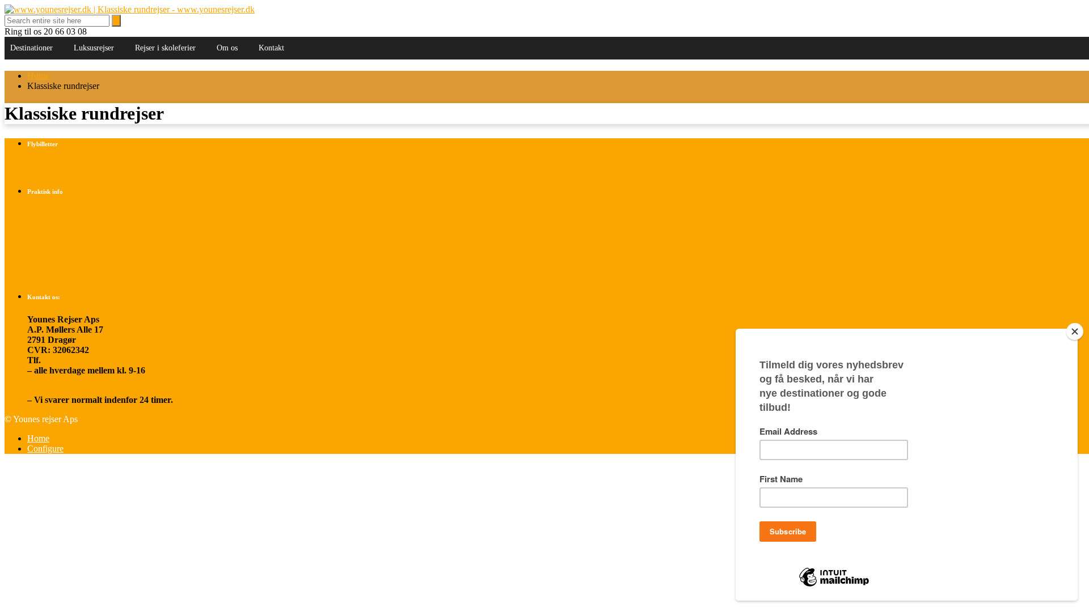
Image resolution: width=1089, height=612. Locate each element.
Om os (227, 48)
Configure (45, 448)
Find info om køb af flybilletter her (93, 166)
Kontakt (271, 48)
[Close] (1074, 331)
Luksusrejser (94, 48)
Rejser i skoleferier (165, 48)
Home (38, 75)
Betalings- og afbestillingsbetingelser (96, 214)
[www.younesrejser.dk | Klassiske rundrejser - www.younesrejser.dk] (130, 9)
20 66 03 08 (64, 360)
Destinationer (31, 48)
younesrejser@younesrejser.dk (86, 389)
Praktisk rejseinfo (61, 233)
